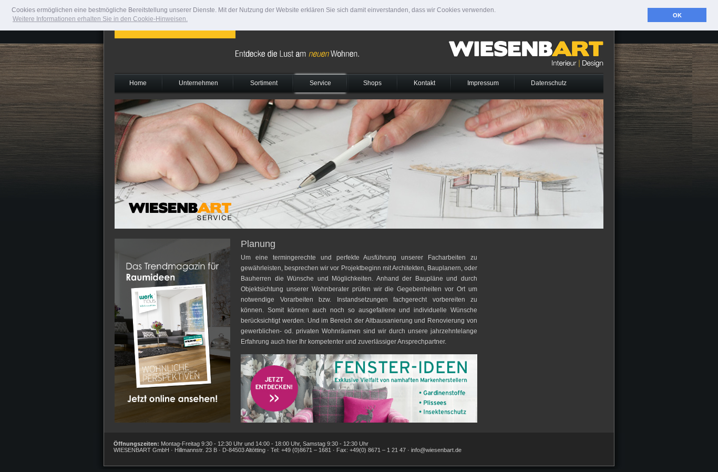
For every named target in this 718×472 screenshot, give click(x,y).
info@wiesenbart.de (436, 450)
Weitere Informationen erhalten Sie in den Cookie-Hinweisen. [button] (100, 19)
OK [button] (677, 15)
